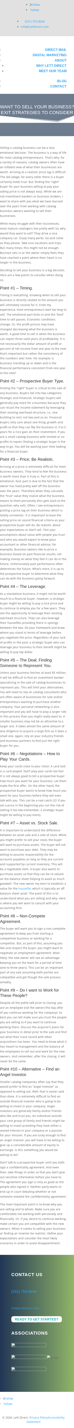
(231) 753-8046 (35, 21)
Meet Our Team (53, 71)
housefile (24, 888)
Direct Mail (56, 50)
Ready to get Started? (36, 1319)
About (61, 60)
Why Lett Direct (51, 65)
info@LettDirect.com (35, 27)
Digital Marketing (50, 55)
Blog (62, 81)
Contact (58, 86)
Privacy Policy (38, 1417)
